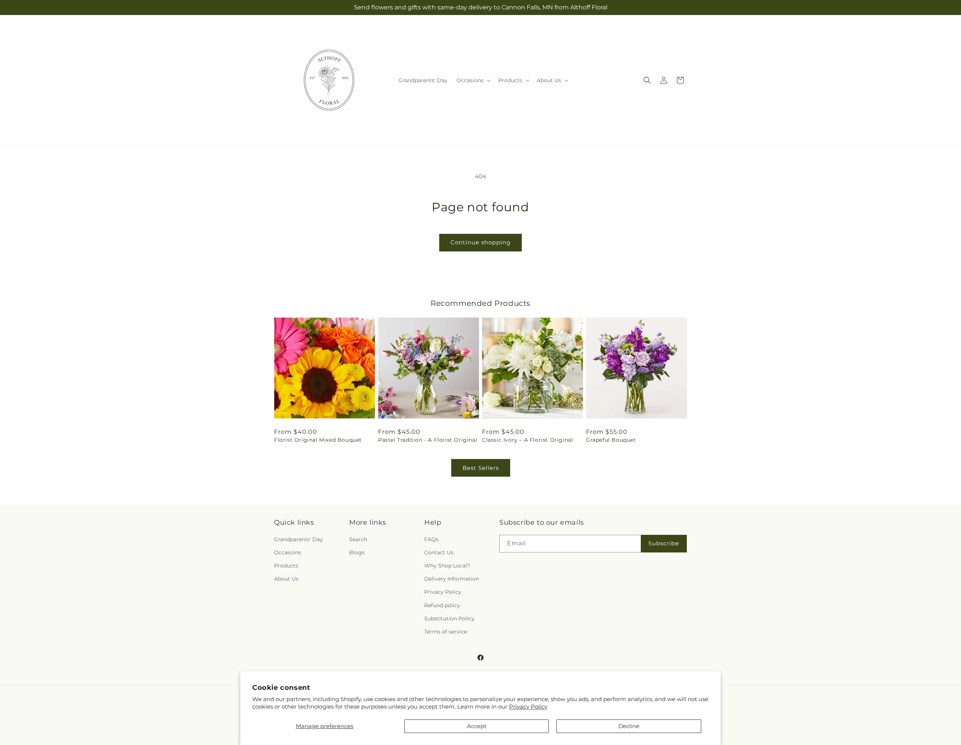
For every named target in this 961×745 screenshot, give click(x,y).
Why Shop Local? (447, 565)
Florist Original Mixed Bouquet (318, 439)
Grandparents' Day (298, 539)
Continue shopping (480, 242)
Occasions (287, 552)
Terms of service (445, 631)
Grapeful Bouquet (611, 439)
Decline (628, 726)
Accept (477, 726)
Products (286, 565)
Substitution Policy (449, 618)
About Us (286, 578)
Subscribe (663, 543)
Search (358, 539)
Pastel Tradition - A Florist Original (427, 439)
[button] (473, 80)
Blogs (357, 552)
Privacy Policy (528, 706)
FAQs (431, 539)
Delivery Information (451, 578)
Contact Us (438, 552)
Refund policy (442, 605)
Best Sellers (480, 467)
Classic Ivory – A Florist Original (527, 439)
